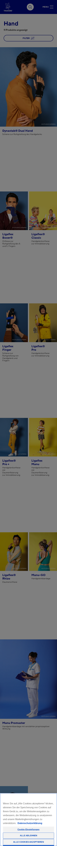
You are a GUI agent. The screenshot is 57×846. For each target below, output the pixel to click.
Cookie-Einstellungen (29, 829)
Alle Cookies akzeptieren (28, 842)
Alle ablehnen (28, 835)
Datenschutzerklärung (30, 823)
